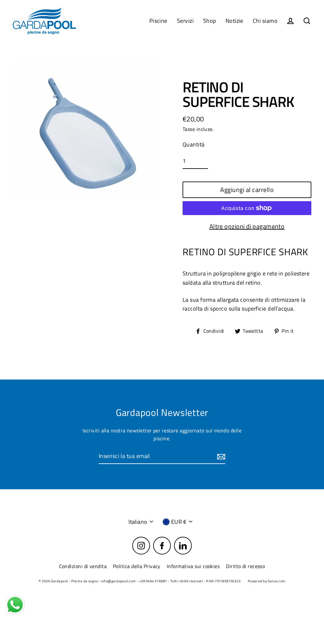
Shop (209, 20)
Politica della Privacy (136, 566)
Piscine (158, 20)
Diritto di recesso (245, 566)
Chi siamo (265, 20)
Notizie (234, 20)
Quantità (194, 144)
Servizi (185, 20)
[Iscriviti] (220, 456)
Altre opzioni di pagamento (247, 226)
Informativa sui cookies (193, 566)
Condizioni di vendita (83, 566)
